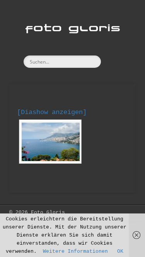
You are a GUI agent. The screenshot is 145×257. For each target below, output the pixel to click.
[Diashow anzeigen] (52, 112)
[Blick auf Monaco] (50, 141)
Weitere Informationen (75, 251)
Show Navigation (117, 69)
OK (120, 251)
